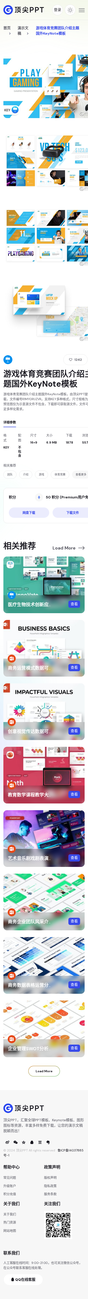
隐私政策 (50, 1186)
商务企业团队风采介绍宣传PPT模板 (43, 922)
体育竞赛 (60, 474)
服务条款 (50, 1194)
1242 (78, 360)
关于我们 (9, 1214)
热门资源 (9, 1222)
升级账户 (9, 1186)
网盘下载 (29, 513)
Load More (64, 548)
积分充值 (9, 1194)
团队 (10, 474)
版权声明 (50, 1178)
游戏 (41, 474)
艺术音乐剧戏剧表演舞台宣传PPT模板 (46, 858)
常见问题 (9, 1178)
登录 (57, 9)
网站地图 (9, 1231)
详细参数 (9, 422)
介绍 (25, 474)
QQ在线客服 (24, 1279)
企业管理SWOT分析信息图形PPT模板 (46, 1049)
